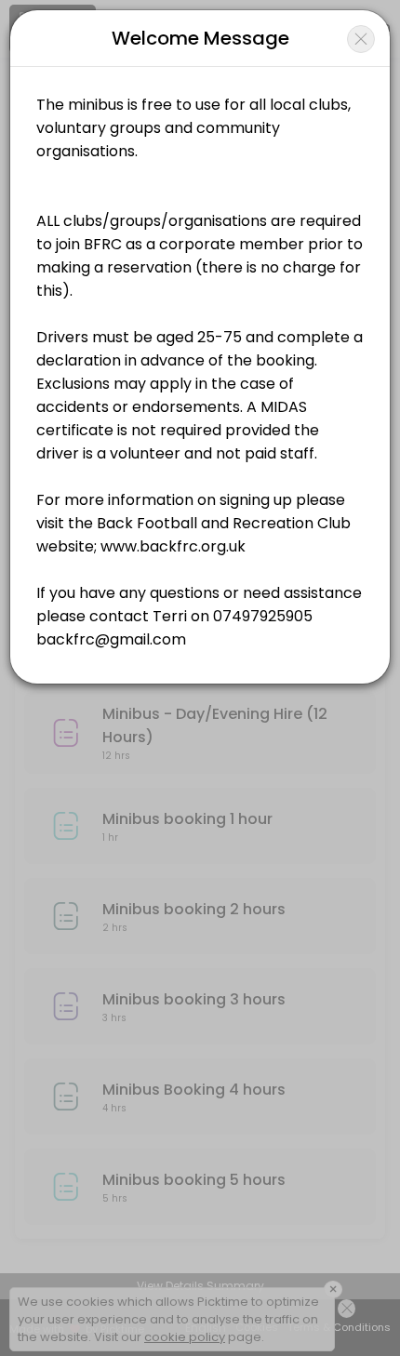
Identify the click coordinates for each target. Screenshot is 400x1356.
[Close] (361, 39)
